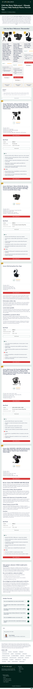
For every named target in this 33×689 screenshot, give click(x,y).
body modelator (15, 651)
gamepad (12, 653)
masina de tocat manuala (13, 657)
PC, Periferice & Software (7, 680)
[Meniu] (30, 2)
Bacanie (4, 677)
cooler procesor (24, 653)
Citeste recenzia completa (7, 85)
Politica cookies (21, 668)
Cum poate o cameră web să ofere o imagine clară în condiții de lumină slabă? (15, 609)
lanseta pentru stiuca (5, 657)
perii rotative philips (5, 659)
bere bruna (10, 651)
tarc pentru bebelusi (18, 653)
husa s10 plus (4, 661)
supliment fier (22, 655)
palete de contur (4, 651)
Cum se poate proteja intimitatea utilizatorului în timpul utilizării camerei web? (14, 613)
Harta (20, 670)
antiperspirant (21, 651)
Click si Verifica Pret (6, 74)
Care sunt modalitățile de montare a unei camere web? (13, 617)
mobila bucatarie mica (18, 659)
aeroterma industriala (15, 661)
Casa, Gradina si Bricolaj (7, 678)
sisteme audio (27, 657)
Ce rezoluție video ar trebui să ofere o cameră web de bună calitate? (14, 605)
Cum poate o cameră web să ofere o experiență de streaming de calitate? (15, 621)
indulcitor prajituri (21, 661)
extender (9, 661)
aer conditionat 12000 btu (15, 655)
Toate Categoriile (6, 681)
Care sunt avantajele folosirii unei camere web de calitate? (14, 601)
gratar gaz (24, 659)
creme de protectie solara (5, 653)
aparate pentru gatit (20, 657)
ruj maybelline (11, 659)
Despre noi (20, 667)
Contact (20, 671)
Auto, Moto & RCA (6, 676)
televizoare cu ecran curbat (6, 655)
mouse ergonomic (28, 655)
